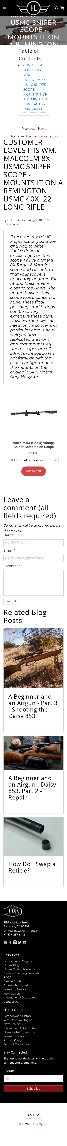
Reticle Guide (12, 981)
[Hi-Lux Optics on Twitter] (20, 943)
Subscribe (33, 1089)
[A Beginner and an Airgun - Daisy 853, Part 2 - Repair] (33, 753)
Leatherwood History (17, 1016)
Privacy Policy (13, 1040)
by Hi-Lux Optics (14, 220)
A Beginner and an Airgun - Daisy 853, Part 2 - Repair (32, 787)
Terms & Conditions (16, 1044)
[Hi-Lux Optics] (33, 8)
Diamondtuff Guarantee (20, 1032)
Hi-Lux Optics (38, 1124)
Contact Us (11, 1001)
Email (9, 550)
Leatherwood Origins (18, 961)
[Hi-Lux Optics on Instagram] (15, 943)
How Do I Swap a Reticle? (32, 867)
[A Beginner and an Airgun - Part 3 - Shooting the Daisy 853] (33, 658)
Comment (12, 566)
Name (9, 535)
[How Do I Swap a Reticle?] (33, 836)
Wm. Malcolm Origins (18, 1020)
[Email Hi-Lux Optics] (6, 943)
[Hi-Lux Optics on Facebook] (10, 943)
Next (42, 128)
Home (14, 136)
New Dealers (12, 993)
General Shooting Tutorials (21, 973)
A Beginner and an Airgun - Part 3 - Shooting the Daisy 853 (33, 706)
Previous (28, 128)
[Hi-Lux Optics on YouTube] (24, 943)
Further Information (42, 136)
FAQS (7, 977)
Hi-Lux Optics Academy (19, 969)
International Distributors (20, 997)
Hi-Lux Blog (11, 965)
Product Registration (17, 985)
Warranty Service (15, 989)
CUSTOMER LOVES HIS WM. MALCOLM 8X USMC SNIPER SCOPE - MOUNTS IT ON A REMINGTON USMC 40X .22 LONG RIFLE (35, 87)
